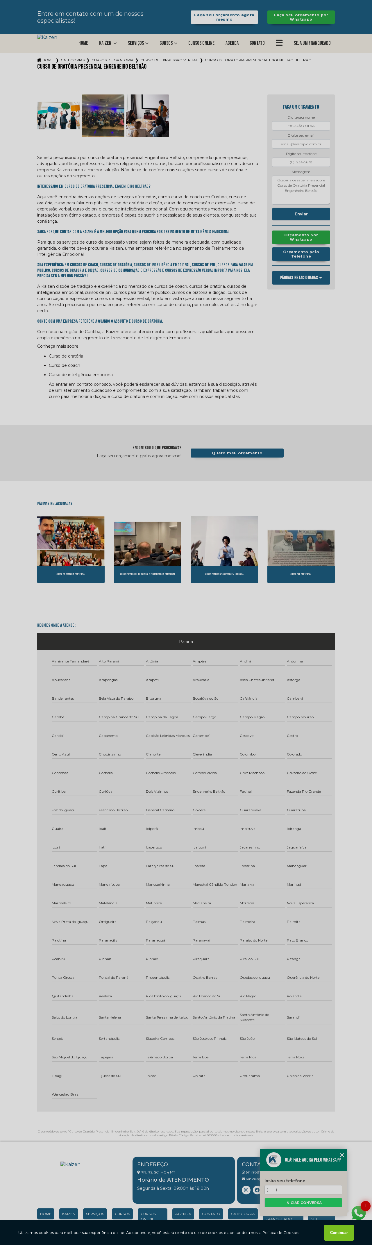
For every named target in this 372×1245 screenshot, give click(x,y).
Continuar (339, 1232)
